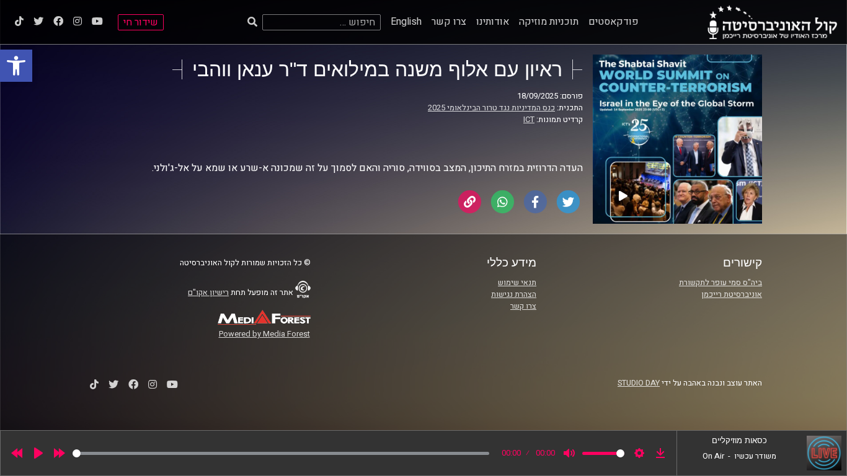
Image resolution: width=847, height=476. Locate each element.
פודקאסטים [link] (613, 21)
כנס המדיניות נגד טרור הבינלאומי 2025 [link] (491, 107)
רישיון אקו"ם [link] (208, 292)
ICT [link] (528, 119)
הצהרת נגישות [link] (513, 294)
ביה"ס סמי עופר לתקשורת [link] (720, 282)
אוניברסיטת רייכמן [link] (731, 294)
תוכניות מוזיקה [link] (549, 21)
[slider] (281, 453)
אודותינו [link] (492, 21)
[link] (16, 66)
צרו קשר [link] (449, 21)
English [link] (406, 21)
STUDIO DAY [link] (639, 383)
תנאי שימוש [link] (517, 282)
